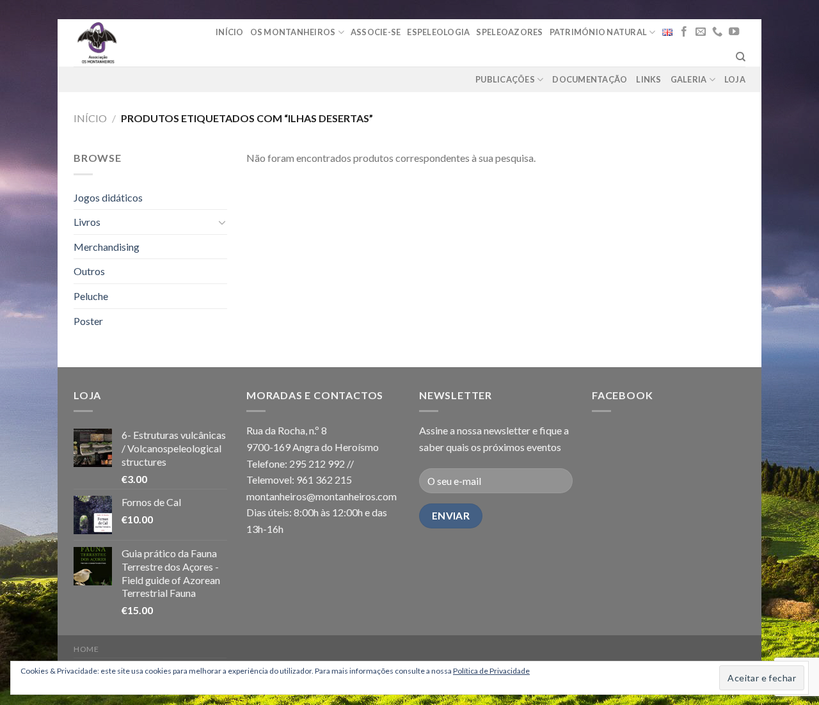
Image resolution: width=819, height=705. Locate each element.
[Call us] (717, 32)
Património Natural (599, 32)
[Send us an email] (701, 32)
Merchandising (106, 247)
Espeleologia (438, 32)
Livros (87, 222)
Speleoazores (509, 32)
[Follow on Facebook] (684, 32)
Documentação (589, 79)
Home (86, 649)
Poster (88, 321)
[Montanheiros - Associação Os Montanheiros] (130, 43)
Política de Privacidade (491, 671)
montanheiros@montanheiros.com (321, 496)
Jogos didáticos (108, 197)
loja (734, 79)
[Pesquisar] (740, 57)
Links (648, 79)
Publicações (505, 79)
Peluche (91, 296)
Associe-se (376, 32)
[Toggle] (222, 222)
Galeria (689, 79)
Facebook (622, 395)
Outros (89, 271)
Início (230, 32)
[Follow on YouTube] (734, 32)
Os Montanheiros (293, 32)
